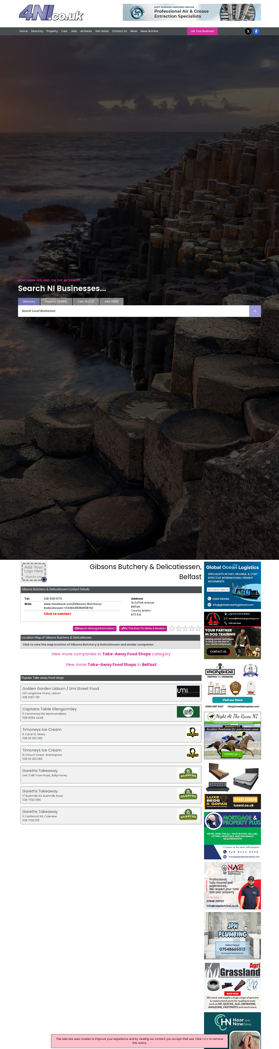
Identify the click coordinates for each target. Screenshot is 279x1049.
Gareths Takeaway (40, 770)
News (133, 31)
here (205, 1039)
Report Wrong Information (96, 628)
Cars (64, 31)
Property (52, 31)
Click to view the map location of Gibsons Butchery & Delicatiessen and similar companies (88, 644)
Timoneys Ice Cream (41, 729)
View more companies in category (111, 654)
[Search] (255, 311)
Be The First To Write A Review (144, 628)
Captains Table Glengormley (49, 709)
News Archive (149, 31)
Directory (37, 31)
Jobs (74, 31)
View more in (111, 664)
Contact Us (119, 31)
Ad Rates (86, 31)
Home (24, 31)
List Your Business (202, 31)
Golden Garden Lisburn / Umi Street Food (60, 688)
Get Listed (102, 31)
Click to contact (57, 614)
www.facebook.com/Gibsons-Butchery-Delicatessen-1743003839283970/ (73, 606)
